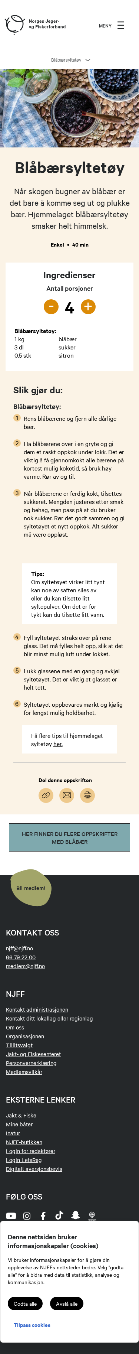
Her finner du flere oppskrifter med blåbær (70, 837)
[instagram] (26, 1216)
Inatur (13, 1133)
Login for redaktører (30, 1151)
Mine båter (19, 1124)
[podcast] (92, 1216)
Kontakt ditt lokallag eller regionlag (49, 1018)
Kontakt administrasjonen (37, 1009)
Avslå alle (66, 1303)
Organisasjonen (25, 1036)
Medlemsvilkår (24, 1071)
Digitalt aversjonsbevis (34, 1168)
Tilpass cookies (32, 1324)
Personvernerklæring (31, 1063)
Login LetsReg (24, 1159)
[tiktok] (59, 1216)
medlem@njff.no (25, 966)
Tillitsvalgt (19, 1045)
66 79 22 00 (21, 957)
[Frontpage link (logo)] (14, 25)
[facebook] (43, 1216)
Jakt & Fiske (21, 1115)
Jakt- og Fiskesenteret (33, 1054)
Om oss (15, 1027)
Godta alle (25, 1303)
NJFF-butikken (24, 1142)
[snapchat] (75, 1216)
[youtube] (10, 1216)
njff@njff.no (19, 948)
